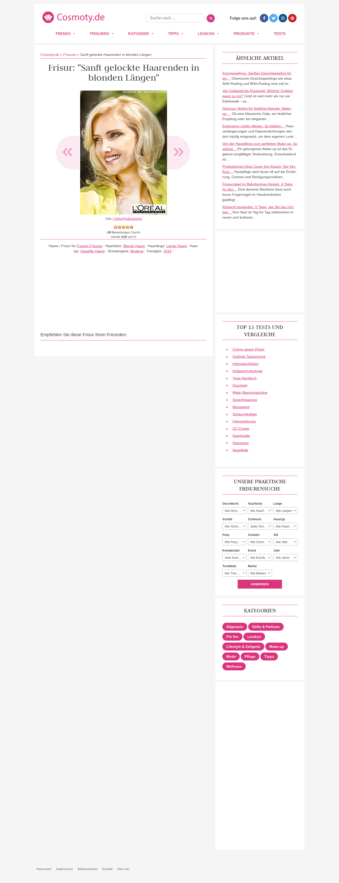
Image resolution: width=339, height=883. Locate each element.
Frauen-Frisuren (89, 246)
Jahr (276, 550)
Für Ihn (232, 637)
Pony (226, 535)
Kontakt (107, 869)
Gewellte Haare (92, 251)
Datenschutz (64, 869)
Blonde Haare (134, 246)
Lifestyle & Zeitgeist (243, 647)
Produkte (244, 34)
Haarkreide (241, 436)
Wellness (234, 666)
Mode (231, 656)
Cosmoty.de (49, 55)
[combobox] (234, 510)
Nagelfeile (240, 450)
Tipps (173, 34)
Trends (63, 34)
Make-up (276, 647)
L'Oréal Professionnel (127, 219)
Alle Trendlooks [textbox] (235, 573)
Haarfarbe (255, 503)
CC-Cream (241, 428)
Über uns (123, 869)
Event (252, 550)
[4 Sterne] (128, 227)
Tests (280, 34)
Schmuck (254, 519)
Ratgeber (138, 34)
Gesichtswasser (245, 400)
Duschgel (240, 385)
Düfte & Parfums (266, 627)
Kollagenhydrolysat (247, 371)
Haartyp (279, 519)
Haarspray (241, 443)
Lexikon (206, 34)
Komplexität (230, 550)
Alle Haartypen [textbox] (286, 526)
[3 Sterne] (124, 227)
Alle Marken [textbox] (258, 573)
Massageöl (241, 407)
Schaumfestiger (245, 414)
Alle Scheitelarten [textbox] (261, 542)
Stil (275, 535)
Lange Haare (176, 246)
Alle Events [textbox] (257, 557)
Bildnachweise (88, 869)
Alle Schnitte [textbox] (233, 526)
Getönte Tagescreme (249, 357)
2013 (167, 251)
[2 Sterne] (120, 227)
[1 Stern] (116, 227)
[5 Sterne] (132, 227)
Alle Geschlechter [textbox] (235, 511)
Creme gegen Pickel (248, 349)
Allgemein (234, 627)
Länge (277, 503)
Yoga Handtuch (245, 378)
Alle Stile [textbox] (282, 542)
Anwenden (260, 584)
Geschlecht (230, 503)
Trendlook (229, 566)
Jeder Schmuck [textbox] (260, 526)
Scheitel (253, 535)
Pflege (250, 656)
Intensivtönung (244, 421)
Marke (252, 566)
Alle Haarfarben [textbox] (260, 511)
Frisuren (99, 34)
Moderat (136, 251)
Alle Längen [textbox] (284, 511)
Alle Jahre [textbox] (282, 557)
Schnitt (227, 519)
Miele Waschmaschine (250, 392)
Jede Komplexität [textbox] (235, 557)
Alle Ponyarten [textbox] (234, 542)
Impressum (43, 869)
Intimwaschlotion (246, 364)
